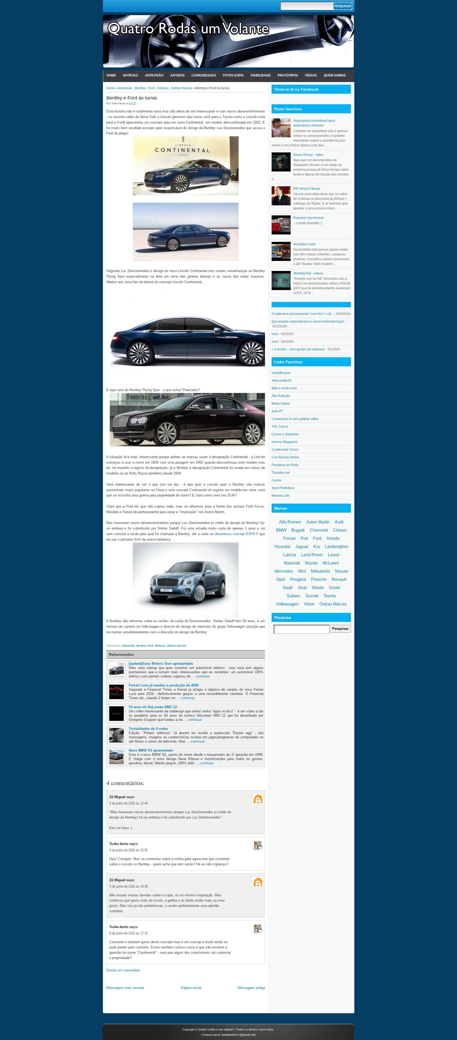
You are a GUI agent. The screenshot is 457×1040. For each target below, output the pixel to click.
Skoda (317, 587)
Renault (339, 579)
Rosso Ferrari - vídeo (308, 155)
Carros (276, 480)
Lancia (289, 555)
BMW (281, 530)
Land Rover (312, 555)
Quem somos (335, 75)
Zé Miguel (117, 797)
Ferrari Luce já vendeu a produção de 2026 (164, 685)
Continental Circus (285, 449)
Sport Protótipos (283, 488)
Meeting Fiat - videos (308, 273)
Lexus (333, 555)
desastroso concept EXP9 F (236, 534)
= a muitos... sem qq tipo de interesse (298, 349)
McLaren (331, 563)
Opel (280, 579)
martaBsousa (281, 373)
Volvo (309, 604)
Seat (302, 587)
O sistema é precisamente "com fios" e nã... (302, 314)
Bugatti (298, 530)
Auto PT (277, 411)
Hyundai (282, 546)
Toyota (329, 596)
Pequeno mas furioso (308, 218)
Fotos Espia (233, 75)
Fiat (304, 538)
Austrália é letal (304, 244)
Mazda (311, 563)
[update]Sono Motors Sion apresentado (161, 664)
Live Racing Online (285, 457)
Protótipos (288, 75)
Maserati (292, 563)
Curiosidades (203, 75)
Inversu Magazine (284, 442)
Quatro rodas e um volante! (216, 1029)
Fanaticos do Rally (285, 465)
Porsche (319, 579)
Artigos (177, 75)
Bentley (140, 88)
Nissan (341, 571)
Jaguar (301, 546)
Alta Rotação (281, 396)
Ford (151, 88)
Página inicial (191, 988)
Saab (288, 587)
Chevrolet (319, 530)
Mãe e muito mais (284, 388)
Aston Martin (318, 522)
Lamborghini (336, 546)
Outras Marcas (333, 604)
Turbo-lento (118, 844)
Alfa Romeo (290, 522)
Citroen (340, 530)
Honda (333, 538)
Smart (334, 587)
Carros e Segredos (285, 434)
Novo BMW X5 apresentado (151, 750)
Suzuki (312, 596)
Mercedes (283, 571)
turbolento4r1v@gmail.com (238, 1034)
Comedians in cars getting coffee (295, 419)
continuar (203, 676)
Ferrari (289, 538)
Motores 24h (281, 496)
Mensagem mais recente (125, 988)
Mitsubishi (320, 571)
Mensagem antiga (251, 988)
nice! (275, 341)
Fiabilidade (261, 75)
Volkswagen (287, 604)
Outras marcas (181, 88)
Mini (302, 571)
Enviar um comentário (123, 970)
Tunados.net (281, 472)
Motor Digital (281, 403)
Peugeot (298, 579)
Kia (316, 546)
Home (111, 75)
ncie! (275, 334)
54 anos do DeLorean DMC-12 (153, 707)
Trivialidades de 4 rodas (148, 729)
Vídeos (311, 75)
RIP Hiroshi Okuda (306, 189)
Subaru (294, 596)
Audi (339, 522)
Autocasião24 (281, 380)
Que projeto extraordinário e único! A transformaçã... (309, 321)
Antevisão (154, 75)
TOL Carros (280, 426)
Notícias (130, 75)
